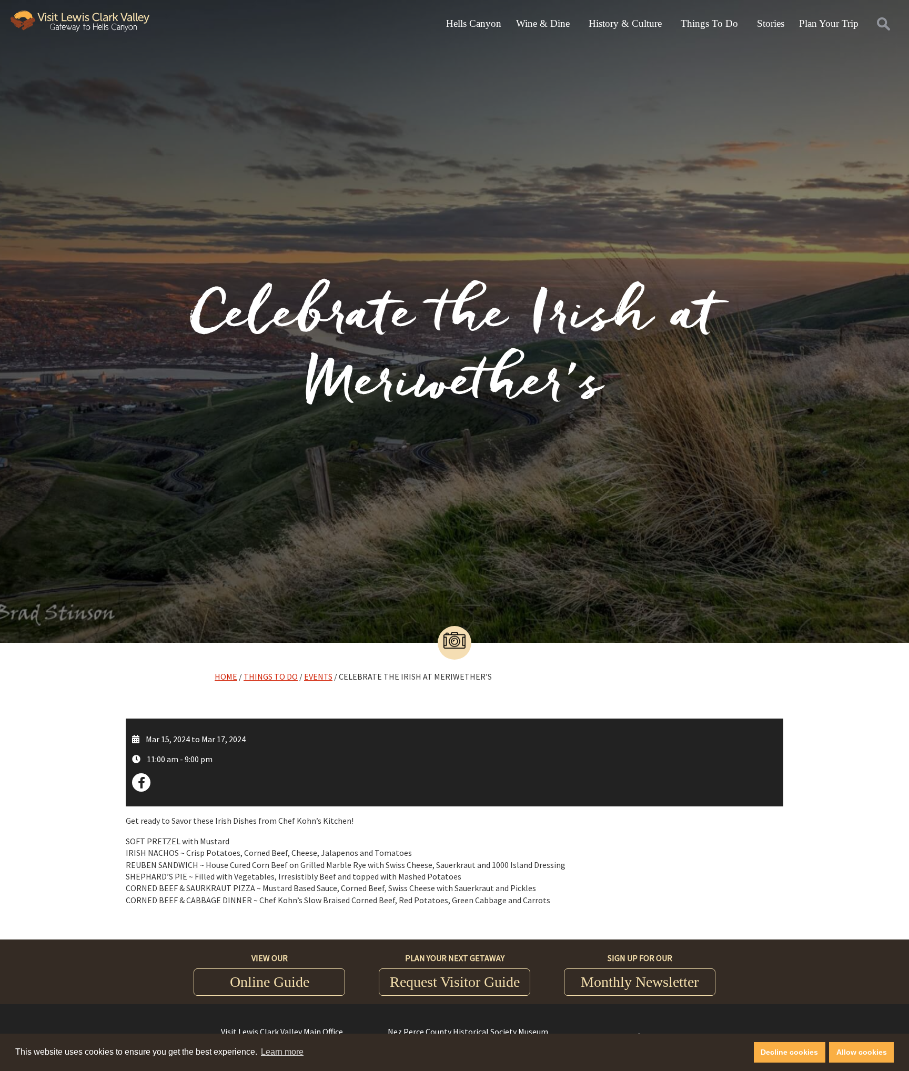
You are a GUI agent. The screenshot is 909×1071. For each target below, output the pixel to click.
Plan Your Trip (828, 23)
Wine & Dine (543, 23)
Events (318, 676)
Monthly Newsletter (640, 982)
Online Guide (269, 982)
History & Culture (625, 23)
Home (226, 676)
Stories (770, 23)
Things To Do (709, 23)
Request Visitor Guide (455, 982)
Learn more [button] (282, 1051)
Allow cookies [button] (861, 1052)
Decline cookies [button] (789, 1052)
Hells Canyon (473, 23)
